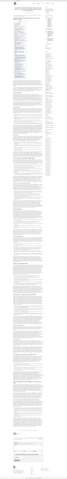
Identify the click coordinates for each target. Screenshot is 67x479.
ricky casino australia (49, 118)
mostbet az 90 (47, 85)
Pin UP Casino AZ (48, 111)
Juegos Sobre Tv (17, 23)
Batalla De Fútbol (18, 72)
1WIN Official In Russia (49, 58)
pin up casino (47, 110)
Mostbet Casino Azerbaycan (48, 90)
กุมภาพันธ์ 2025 (47, 137)
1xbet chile (40, 100)
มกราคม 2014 (47, 173)
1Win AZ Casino (47, 53)
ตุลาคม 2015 (47, 171)
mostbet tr (47, 98)
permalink (35, 430)
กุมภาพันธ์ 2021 (47, 169)
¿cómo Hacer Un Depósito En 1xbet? (20, 45)
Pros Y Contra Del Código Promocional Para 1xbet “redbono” (19, 43)
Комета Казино (48, 132)
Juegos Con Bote (17, 24)
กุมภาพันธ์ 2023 (47, 160)
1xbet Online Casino (48, 68)
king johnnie (47, 81)
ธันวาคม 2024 (47, 140)
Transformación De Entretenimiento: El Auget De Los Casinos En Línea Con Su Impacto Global (20, 69)
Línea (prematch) (18, 30)
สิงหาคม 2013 (47, 175)
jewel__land (46, 469)
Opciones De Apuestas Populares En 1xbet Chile (19, 66)
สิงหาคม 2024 (47, 145)
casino (46, 74)
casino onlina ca (48, 76)
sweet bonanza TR (48, 122)
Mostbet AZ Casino (48, 86)
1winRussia (47, 63)
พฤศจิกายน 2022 (48, 164)
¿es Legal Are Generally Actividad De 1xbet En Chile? (19, 29)
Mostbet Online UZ (48, 95)
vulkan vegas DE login (49, 125)
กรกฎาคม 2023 (47, 154)
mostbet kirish (48, 92)
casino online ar (48, 78)
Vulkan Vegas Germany (49, 127)
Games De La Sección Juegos (19, 32)
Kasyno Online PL (48, 80)
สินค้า (43, 3)
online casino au (48, 102)
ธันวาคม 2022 (47, 163)
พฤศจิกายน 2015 (47, 170)
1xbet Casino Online (48, 65)
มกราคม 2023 (47, 161)
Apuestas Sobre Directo (19, 31)
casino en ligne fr (48, 75)
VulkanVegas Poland (49, 129)
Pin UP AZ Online (48, 106)
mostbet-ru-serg (48, 101)
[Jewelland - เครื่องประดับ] (17, 3)
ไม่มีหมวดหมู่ (28, 6)
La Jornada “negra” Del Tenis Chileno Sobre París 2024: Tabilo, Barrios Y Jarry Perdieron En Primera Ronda (20, 58)
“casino (16, 50)
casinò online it (48, 79)
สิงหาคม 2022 (47, 168)
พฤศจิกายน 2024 (48, 141)
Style (46, 120)
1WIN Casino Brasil (48, 56)
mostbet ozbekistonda (49, 96)
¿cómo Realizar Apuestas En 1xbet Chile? (20, 38)
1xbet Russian (47, 69)
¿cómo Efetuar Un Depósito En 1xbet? (20, 27)
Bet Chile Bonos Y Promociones (20, 71)
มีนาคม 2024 (47, 151)
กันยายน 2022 (47, 166)
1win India (47, 57)
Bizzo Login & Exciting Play (49, 29)
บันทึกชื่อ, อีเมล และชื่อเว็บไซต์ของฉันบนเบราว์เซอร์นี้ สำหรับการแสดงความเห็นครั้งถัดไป (26, 454)
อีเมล (25, 451)
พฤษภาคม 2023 (47, 156)
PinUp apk (47, 116)
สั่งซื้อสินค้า (47, 3)
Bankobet (47, 70)
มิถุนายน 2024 (47, 148)
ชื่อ (14, 451)
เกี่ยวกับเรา (38, 3)
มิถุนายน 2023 (47, 155)
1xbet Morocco (48, 66)
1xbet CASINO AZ (48, 64)
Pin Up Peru (47, 113)
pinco (46, 115)
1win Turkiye (47, 60)
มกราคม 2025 (47, 139)
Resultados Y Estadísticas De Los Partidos (20, 34)
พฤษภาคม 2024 (47, 149)
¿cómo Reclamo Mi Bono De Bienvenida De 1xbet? (19, 64)
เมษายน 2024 (47, 150)
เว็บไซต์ (35, 451)
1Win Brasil (47, 54)
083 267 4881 (18, 0)
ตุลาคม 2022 (47, 165)
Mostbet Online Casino (49, 93)
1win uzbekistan (48, 61)
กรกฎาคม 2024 (47, 146)
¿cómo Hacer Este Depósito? (19, 35)
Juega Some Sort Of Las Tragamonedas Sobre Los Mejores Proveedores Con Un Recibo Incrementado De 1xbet (20, 76)
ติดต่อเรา (52, 3)
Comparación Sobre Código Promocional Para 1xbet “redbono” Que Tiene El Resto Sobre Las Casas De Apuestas (20, 48)
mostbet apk (47, 84)
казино (46, 131)
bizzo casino (47, 73)
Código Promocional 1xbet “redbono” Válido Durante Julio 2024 (20, 40)
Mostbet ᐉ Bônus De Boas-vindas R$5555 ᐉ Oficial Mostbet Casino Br (50, 40)
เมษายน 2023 (47, 158)
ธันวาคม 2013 (47, 174)
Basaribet (47, 71)
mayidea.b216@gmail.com (46, 470)
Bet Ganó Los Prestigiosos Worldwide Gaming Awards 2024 (20, 74)
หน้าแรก (34, 3)
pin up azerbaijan (48, 107)
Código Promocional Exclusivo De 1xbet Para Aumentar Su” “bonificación (20, 61)
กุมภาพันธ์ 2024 (47, 153)
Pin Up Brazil (47, 108)
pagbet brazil (47, 103)
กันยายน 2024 (47, 144)
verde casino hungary (49, 123)
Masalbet (47, 83)
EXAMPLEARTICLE (50, 15)
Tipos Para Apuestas (18, 36)
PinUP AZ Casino (48, 117)
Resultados (17, 25)
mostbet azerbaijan (48, 88)
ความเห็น (15, 444)
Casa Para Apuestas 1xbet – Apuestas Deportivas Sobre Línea (19, 52)
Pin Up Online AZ (48, 112)
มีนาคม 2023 (47, 159)
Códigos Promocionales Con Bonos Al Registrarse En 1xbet (20, 55)
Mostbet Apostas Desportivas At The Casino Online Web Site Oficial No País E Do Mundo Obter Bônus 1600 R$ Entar (50, 34)
